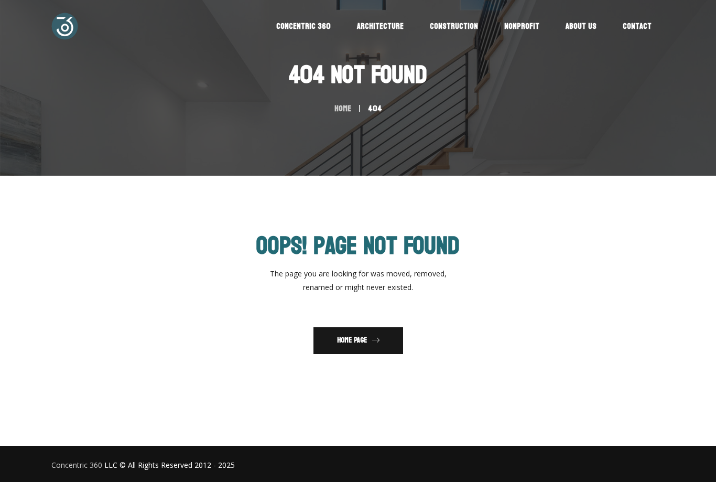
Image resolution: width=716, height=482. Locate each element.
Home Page (352, 340)
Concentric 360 (76, 465)
